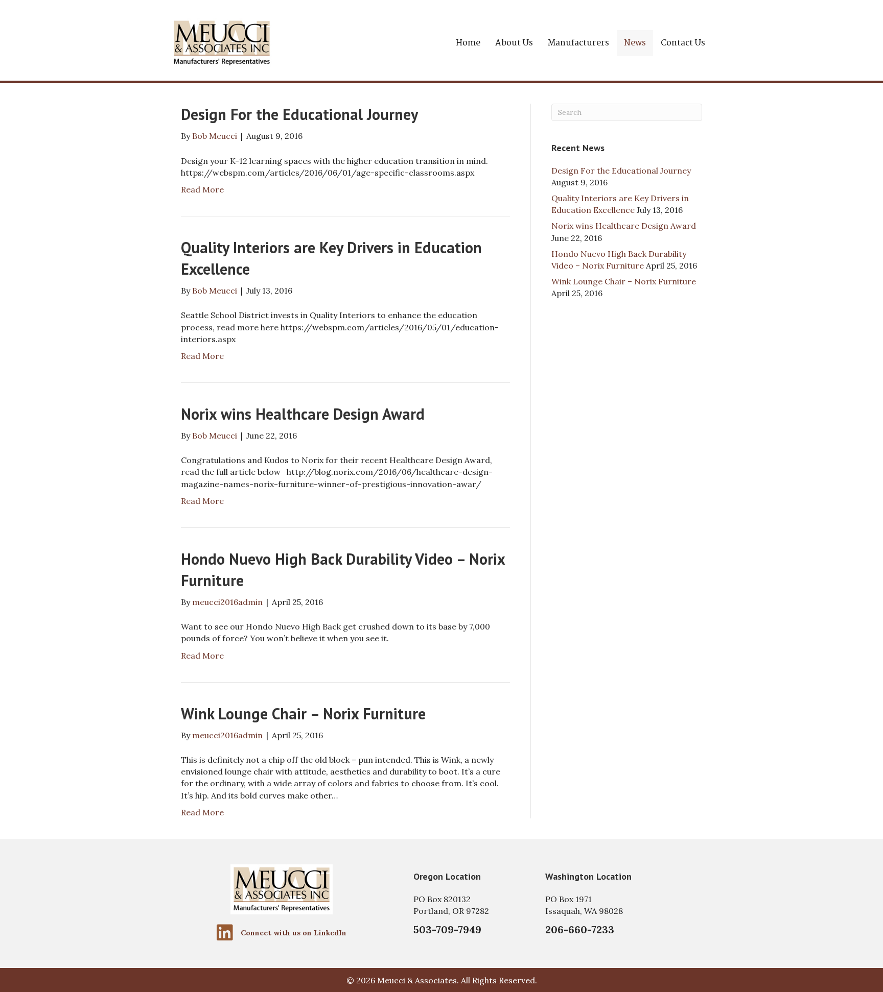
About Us (514, 43)
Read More (202, 189)
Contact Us (683, 43)
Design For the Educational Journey (299, 114)
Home (468, 43)
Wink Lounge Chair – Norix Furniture (303, 713)
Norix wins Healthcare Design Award (303, 414)
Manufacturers (578, 43)
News (635, 43)
